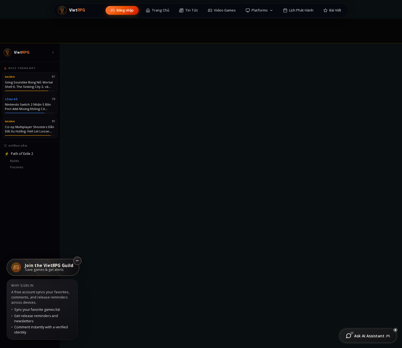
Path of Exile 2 (18, 153)
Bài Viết (335, 10)
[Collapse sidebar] (53, 52)
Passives (16, 167)
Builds (14, 161)
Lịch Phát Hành (301, 10)
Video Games (225, 10)
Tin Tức (191, 10)
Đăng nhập (125, 10)
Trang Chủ (160, 10)
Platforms (260, 10)
